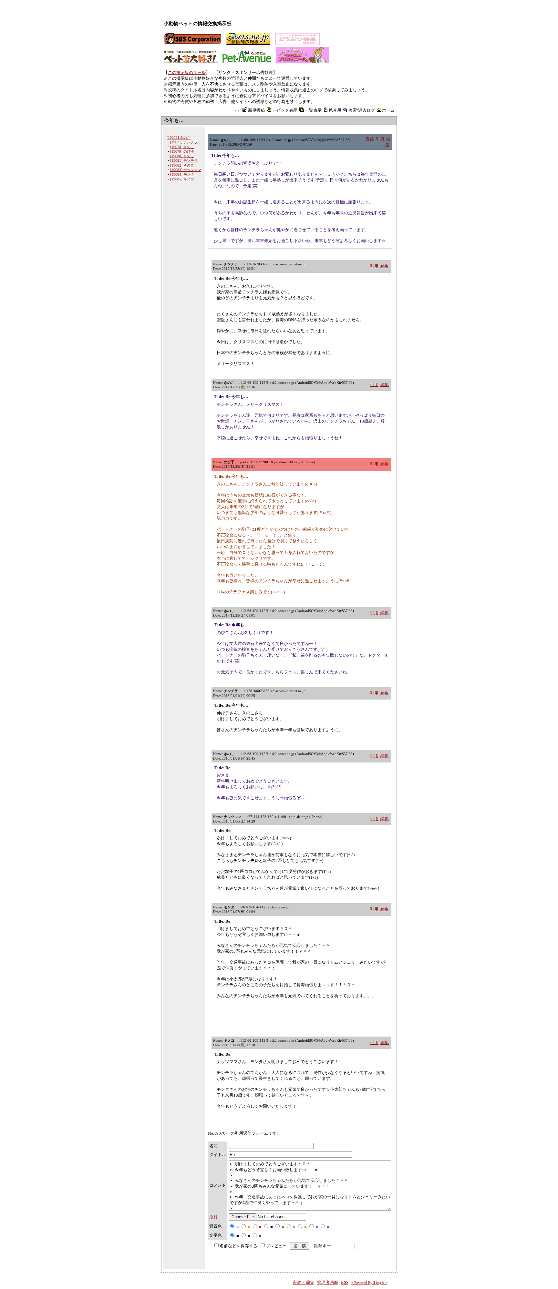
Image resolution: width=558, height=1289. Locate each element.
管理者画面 (327, 1282)
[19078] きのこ (182, 147)
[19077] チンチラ (184, 142)
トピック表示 (284, 110)
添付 (213, 1216)
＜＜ (237, 110)
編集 (384, 266)
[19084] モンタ (182, 174)
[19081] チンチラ (184, 160)
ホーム (388, 110)
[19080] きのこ (182, 156)
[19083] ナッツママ (185, 170)
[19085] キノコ (182, 179)
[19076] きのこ (179, 137)
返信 (370, 139)
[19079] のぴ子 (182, 151)
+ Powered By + (369, 1282)
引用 (380, 139)
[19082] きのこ (182, 165)
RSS (344, 1282)
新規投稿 (256, 110)
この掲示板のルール (187, 72)
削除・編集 (303, 1282)
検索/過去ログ (361, 110)
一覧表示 (313, 110)
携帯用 (335, 110)
